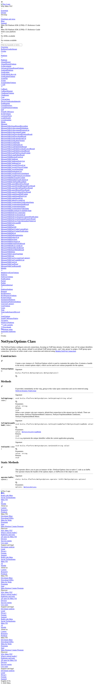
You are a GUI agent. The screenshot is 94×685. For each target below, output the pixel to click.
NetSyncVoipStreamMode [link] (31, 432)
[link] (5, 4)
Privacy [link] (3, 551)
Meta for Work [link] (6, 520)
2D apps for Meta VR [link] (9, 537)
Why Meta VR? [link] (6, 530)
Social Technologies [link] (8, 498)
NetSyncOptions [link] (30, 487)
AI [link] (2, 502)
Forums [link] (3, 553)
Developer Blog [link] (6, 516)
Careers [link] (3, 508)
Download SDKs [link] (7, 518)
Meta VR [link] (4, 500)
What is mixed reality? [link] (9, 533)
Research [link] (4, 510)
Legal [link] (3, 549)
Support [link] (4, 555)
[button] (47, 2)
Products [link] (4, 512)
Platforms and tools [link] (8, 535)
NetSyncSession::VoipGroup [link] (25, 391)
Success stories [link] (6, 541)
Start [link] (2, 524)
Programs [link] (4, 522)
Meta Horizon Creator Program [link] (12, 526)
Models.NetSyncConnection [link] (65, 351)
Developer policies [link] (7, 547)
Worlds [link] (3, 504)
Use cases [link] (4, 543)
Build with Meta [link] (7, 495)
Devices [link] (4, 539)
